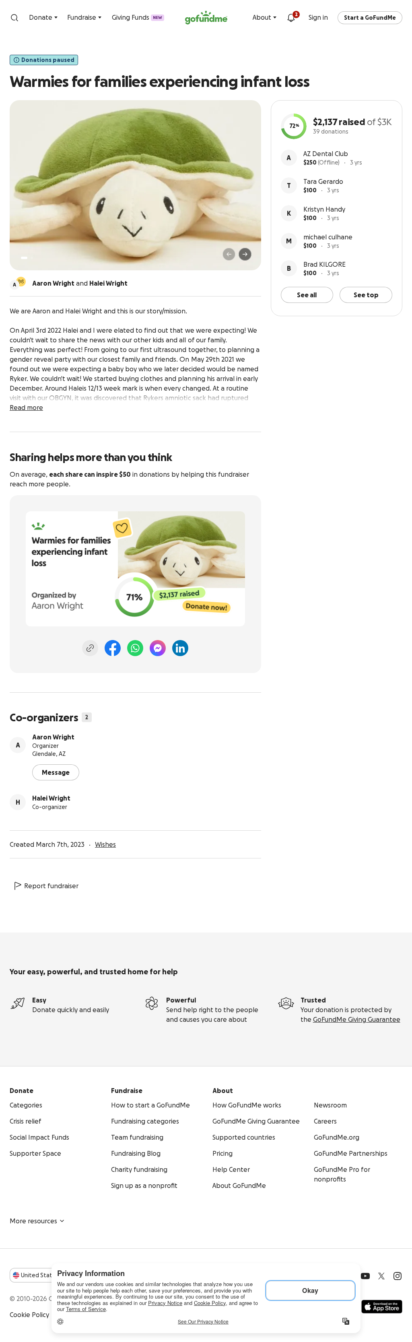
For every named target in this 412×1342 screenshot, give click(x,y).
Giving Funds (137, 17)
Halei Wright (51, 798)
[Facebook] (113, 648)
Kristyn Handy (324, 209)
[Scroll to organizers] (21, 281)
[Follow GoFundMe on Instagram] (397, 1276)
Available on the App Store (381, 1306)
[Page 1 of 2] (24, 258)
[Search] (14, 18)
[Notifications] (291, 18)
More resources (33, 1221)
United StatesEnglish (51, 1275)
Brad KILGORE (324, 264)
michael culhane (327, 237)
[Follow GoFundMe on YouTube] (365, 1276)
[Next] (245, 254)
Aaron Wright (53, 737)
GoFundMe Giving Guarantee (356, 1019)
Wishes (105, 844)
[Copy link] (90, 648)
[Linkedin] (180, 648)
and (80, 283)
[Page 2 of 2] (32, 258)
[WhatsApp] (135, 648)
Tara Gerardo (323, 181)
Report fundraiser (51, 885)
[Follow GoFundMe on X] (381, 1276)
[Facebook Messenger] (158, 648)
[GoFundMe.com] (206, 17)
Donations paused (47, 60)
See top (366, 294)
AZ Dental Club (325, 153)
